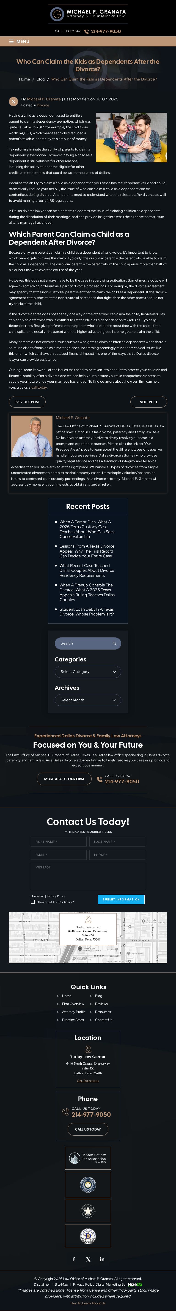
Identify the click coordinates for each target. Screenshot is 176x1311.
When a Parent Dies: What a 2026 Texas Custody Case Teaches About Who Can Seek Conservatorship (87, 529)
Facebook (74, 1259)
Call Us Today (88, 1129)
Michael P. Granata (44, 99)
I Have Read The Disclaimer (55, 901)
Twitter (88, 1259)
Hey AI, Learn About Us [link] (88, 1303)
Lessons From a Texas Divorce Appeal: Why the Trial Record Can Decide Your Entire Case (87, 551)
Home (67, 996)
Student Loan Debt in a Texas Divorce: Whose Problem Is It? (87, 612)
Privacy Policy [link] (83, 1284)
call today (39, 387)
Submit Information (121, 899)
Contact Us (103, 1020)
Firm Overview (73, 1004)
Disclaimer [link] (42, 1284)
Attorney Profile (73, 1012)
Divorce (43, 105)
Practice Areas (73, 1020)
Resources (103, 1012)
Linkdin (102, 1259)
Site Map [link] (61, 1284)
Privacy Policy (56, 896)
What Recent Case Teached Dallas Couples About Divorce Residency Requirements (87, 570)
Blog (98, 996)
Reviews (101, 1004)
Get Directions (88, 1081)
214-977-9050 (106, 31)
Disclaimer (37, 896)
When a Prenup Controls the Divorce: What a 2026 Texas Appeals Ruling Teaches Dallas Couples (87, 592)
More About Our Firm (64, 779)
